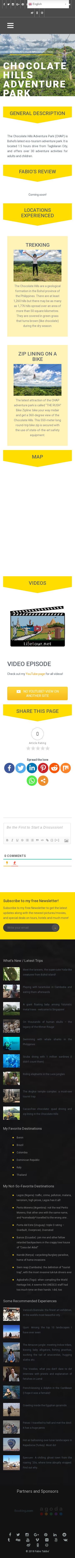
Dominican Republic (28, 1160)
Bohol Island (18, 46)
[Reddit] (54, 768)
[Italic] (12, 840)
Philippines (49, 40)
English (37, 4)
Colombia (22, 1152)
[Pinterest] (43, 768)
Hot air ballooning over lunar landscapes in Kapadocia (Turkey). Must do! (47, 1443)
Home (7, 40)
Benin (20, 1137)
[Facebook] (9, 768)
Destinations (27, 40)
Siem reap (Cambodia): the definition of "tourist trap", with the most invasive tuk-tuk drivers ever (44, 1270)
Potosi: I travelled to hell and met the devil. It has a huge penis (47, 1425)
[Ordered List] (27, 840)
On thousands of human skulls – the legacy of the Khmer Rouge (47, 1024)
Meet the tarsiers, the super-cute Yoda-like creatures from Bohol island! (47, 972)
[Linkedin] (32, 768)
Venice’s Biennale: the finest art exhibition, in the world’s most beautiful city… (47, 1313)
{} (52, 840)
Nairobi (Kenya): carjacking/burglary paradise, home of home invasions (43, 1257)
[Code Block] (42, 840)
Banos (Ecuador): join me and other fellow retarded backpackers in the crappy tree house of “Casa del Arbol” (43, 1242)
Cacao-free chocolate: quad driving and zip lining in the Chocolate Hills (47, 1111)
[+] (57, 840)
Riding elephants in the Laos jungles (44, 1074)
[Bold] (7, 840)
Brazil (20, 1145)
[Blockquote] (37, 840)
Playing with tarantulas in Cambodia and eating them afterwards (47, 990)
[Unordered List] (32, 840)
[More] (43, 780)
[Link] (47, 840)
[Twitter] (20, 768)
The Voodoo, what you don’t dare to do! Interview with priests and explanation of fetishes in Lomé (47, 1373)
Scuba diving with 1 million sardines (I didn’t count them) (47, 1059)
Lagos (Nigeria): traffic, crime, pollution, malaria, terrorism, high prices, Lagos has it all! (44, 1198)
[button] (37, 693)
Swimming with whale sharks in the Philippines (47, 1042)
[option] (24, 1511)
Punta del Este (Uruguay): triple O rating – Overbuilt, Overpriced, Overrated (40, 1228)
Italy (19, 1167)
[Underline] (17, 840)
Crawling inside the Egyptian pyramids (45, 1405)
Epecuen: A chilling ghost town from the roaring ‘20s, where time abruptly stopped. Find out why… (47, 1462)
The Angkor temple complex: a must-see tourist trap (47, 1094)
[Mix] (65, 768)
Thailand (22, 1174)
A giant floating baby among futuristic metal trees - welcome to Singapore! (47, 1007)
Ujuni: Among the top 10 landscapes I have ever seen (47, 1330)
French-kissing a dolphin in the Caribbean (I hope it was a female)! (47, 1390)
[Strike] (22, 840)
